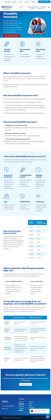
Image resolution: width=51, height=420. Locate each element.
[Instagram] (7, 408)
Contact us (27, 1)
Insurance (21, 6)
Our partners (7, 1)
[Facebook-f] (5, 408)
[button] (48, 7)
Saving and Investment (32, 6)
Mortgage (32, 8)
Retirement (43, 6)
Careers (20, 1)
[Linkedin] (2, 408)
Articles (14, 1)
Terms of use (31, 407)
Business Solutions (41, 8)
